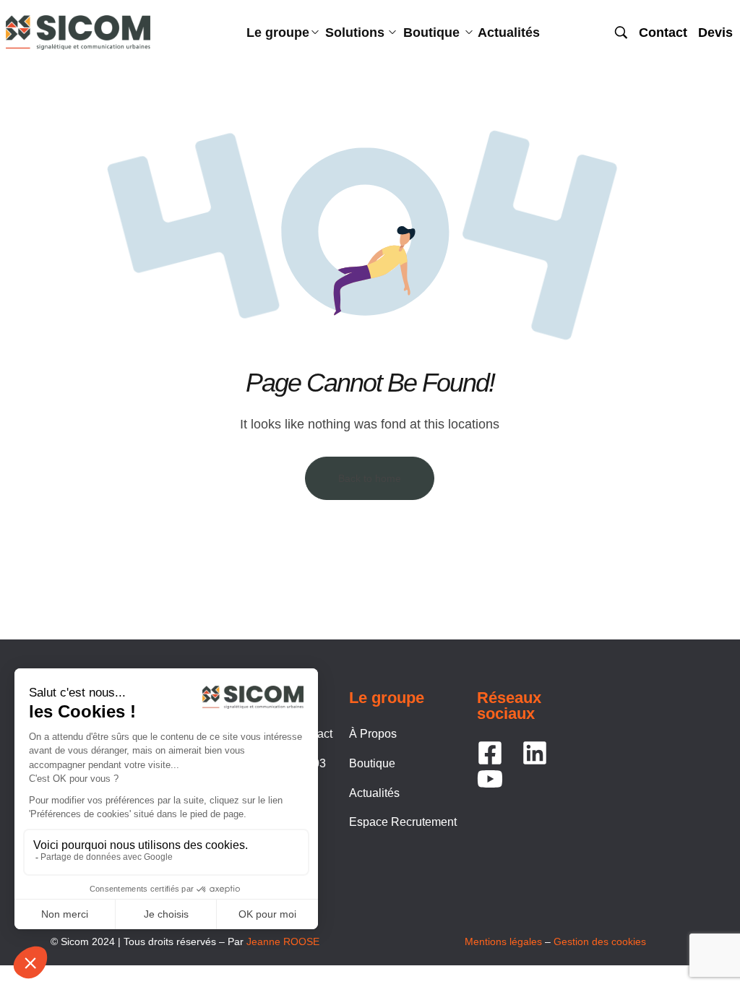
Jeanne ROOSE (282, 941)
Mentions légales (503, 941)
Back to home (369, 478)
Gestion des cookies (600, 941)
